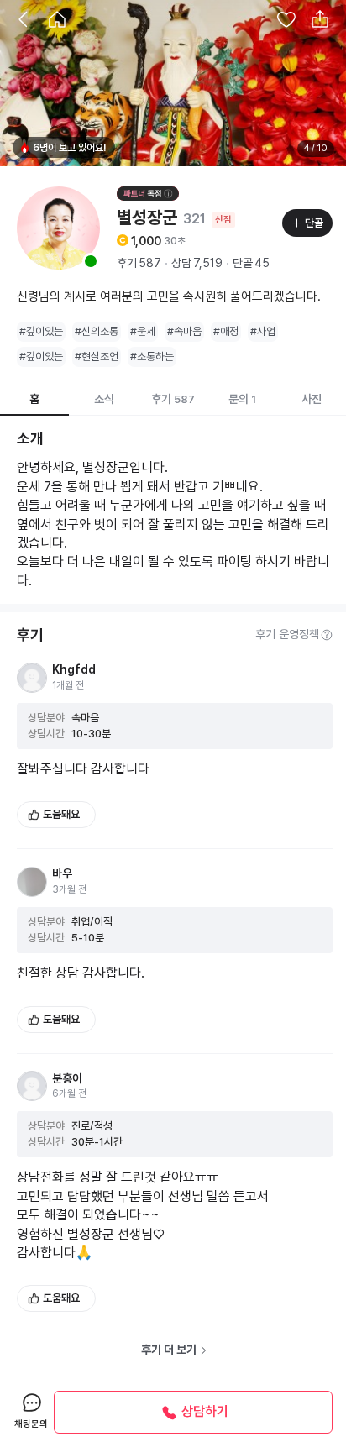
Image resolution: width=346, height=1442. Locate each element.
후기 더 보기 (169, 1349)
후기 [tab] (173, 399)
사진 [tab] (311, 399)
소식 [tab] (104, 399)
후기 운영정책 (287, 634)
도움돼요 (61, 814)
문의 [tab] (242, 399)
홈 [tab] (34, 399)
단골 (314, 223)
